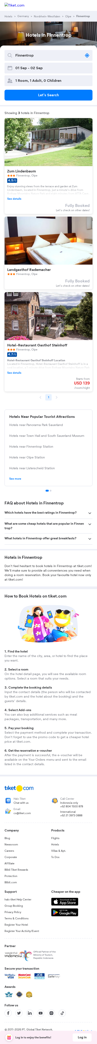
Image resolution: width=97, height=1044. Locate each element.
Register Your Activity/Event (22, 931)
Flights (55, 838)
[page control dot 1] (47, 491)
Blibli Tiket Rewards (16, 870)
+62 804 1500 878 (71, 806)
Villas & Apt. (58, 851)
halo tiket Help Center (18, 899)
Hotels (55, 844)
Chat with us (21, 803)
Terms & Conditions (17, 918)
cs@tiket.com (22, 813)
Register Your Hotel (16, 925)
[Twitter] (19, 1013)
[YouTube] (40, 1013)
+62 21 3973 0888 (71, 815)
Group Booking (14, 906)
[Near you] (87, 55)
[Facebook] (8, 1013)
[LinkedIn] (29, 1013)
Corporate (11, 857)
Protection (11, 876)
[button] (48, 513)
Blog (7, 838)
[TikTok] (62, 1013)
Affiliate (9, 863)
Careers (9, 851)
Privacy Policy (13, 912)
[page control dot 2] (50, 491)
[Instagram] (51, 1013)
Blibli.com (11, 882)
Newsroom (11, 844)
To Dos (55, 857)
